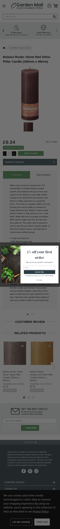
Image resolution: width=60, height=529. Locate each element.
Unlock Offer (39, 272)
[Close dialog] (56, 247)
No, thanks (39, 280)
